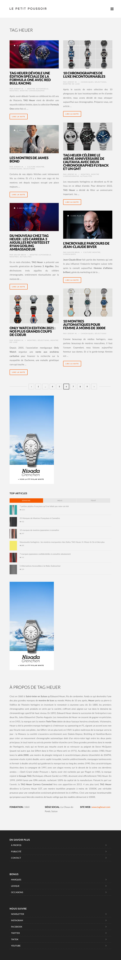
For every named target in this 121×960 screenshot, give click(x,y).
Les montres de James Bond (29, 159)
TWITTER (15, 933)
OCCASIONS (17, 892)
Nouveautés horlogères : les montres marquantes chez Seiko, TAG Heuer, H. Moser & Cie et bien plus (62, 542)
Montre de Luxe (71, 84)
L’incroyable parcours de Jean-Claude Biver (86, 245)
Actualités (86, 176)
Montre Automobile (38, 89)
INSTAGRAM (17, 920)
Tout (93, 500)
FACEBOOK (16, 926)
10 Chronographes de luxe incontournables (84, 74)
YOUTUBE (16, 945)
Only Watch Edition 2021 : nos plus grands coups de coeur (32, 331)
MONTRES (14, 91)
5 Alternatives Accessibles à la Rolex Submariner (40, 566)
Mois (60, 500)
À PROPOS (16, 845)
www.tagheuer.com (101, 807)
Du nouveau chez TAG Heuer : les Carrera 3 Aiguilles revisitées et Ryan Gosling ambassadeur (30, 242)
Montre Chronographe (32, 91)
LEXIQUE (15, 886)
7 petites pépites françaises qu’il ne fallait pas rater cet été (44, 506)
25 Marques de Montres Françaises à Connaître (40, 518)
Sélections (100, 82)
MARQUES (16, 879)
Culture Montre (35, 167)
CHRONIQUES (87, 82)
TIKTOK (14, 939)
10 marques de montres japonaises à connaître (39, 530)
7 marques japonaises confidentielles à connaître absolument (45, 554)
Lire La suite (18, 116)
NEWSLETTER (17, 914)
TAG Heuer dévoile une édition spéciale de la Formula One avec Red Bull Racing (30, 78)
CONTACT (16, 858)
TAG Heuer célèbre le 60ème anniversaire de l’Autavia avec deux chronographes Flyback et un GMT (86, 162)
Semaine (26, 500)
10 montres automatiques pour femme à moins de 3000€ (84, 324)
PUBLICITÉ (16, 851)
